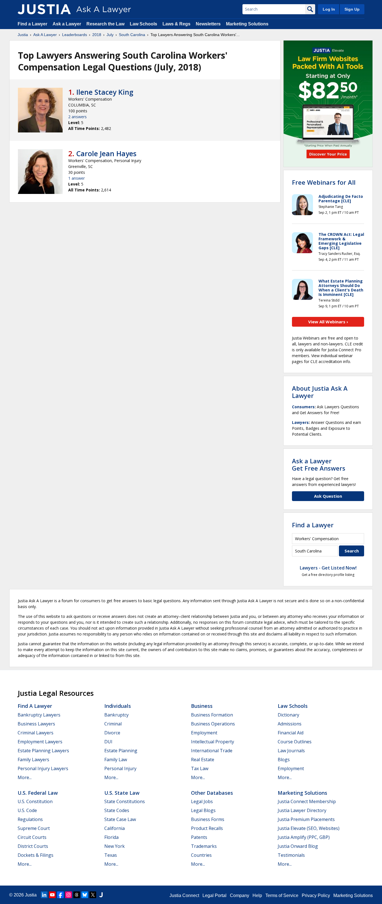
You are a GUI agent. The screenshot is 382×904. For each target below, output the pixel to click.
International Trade (211, 751)
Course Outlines (295, 742)
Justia (23, 34)
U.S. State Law (122, 792)
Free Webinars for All (323, 182)
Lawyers (300, 422)
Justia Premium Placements (306, 819)
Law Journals (291, 751)
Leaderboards (74, 34)
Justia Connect (184, 895)
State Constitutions (124, 801)
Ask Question (328, 496)
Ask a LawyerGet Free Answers (318, 464)
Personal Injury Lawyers (43, 768)
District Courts (33, 846)
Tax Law (199, 768)
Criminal (113, 724)
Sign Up (352, 9)
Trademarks (204, 846)
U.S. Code (27, 810)
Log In (329, 9)
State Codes (116, 810)
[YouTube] (52, 894)
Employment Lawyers (40, 742)
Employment (204, 733)
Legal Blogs (203, 810)
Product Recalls (207, 828)
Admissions (289, 724)
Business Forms (207, 819)
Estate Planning (120, 751)
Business (202, 706)
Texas (110, 855)
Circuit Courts (32, 837)
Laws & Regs (176, 24)
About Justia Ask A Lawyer (320, 392)
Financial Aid (290, 733)
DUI (108, 742)
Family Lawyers (33, 759)
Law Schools (143, 24)
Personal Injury (120, 768)
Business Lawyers (36, 724)
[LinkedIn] (44, 894)
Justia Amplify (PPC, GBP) (304, 837)
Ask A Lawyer (45, 34)
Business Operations (213, 724)
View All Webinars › (328, 321)
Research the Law (105, 24)
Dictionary (288, 715)
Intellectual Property (212, 742)
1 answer (76, 178)
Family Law (115, 759)
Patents (199, 837)
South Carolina (132, 34)
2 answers (77, 116)
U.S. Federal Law (38, 792)
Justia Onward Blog (298, 846)
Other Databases (212, 792)
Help (257, 895)
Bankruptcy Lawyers (39, 715)
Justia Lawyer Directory (302, 810)
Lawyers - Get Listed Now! (328, 568)
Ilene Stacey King (104, 92)
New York (114, 846)
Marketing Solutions (247, 24)
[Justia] (44, 9)
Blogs (284, 759)
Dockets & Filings (35, 855)
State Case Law (120, 819)
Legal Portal (214, 895)
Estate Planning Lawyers (43, 751)
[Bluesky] (84, 894)
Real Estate (202, 759)
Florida (111, 837)
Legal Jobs (202, 801)
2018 (96, 34)
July (110, 34)
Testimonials (291, 855)
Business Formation (212, 715)
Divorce (112, 733)
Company (239, 895)
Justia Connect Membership (307, 801)
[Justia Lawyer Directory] (101, 894)
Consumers (303, 406)
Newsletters (208, 24)
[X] (92, 894)
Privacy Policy (316, 895)
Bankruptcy (116, 715)
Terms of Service (281, 895)
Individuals (117, 706)
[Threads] (76, 894)
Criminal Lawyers (35, 733)
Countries (201, 855)
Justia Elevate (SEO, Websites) (308, 828)
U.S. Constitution (35, 801)
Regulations (30, 819)
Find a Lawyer (32, 24)
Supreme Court (34, 828)
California (114, 828)
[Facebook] (60, 894)
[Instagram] (68, 894)
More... (25, 777)
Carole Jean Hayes (106, 153)
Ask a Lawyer (67, 24)
